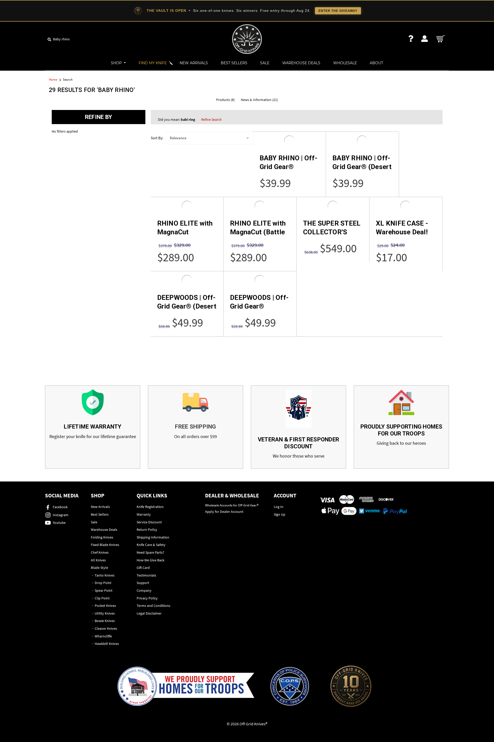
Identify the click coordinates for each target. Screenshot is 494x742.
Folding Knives (102, 537)
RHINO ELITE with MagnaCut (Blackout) (185, 232)
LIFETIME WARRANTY (92, 426)
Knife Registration (150, 506)
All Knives (98, 560)
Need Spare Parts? (150, 552)
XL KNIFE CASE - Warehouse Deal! (402, 227)
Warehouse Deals (301, 63)
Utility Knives (105, 613)
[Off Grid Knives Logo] (247, 38)
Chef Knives (100, 552)
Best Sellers (234, 63)
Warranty (144, 514)
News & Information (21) (259, 99)
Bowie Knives (105, 620)
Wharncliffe (103, 636)
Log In (278, 506)
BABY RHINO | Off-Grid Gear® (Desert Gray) (362, 166)
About (376, 63)
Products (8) (225, 99)
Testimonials (146, 575)
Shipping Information (153, 537)
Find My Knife (153, 63)
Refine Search (211, 119)
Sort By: (157, 137)
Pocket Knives (105, 605)
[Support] (410, 38)
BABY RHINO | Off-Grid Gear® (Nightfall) (288, 166)
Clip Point (102, 598)
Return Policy (147, 529)
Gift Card (143, 567)
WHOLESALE (345, 63)
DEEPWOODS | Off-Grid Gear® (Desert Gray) (187, 306)
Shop (117, 63)
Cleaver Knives (106, 628)
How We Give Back (150, 560)
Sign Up (279, 514)
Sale (264, 63)
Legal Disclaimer (149, 613)
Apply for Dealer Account (224, 511)
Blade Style (99, 567)
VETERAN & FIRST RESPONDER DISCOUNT (298, 442)
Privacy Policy (147, 598)
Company (144, 590)
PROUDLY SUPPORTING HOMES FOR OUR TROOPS (401, 430)
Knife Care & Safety (151, 544)
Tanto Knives (104, 575)
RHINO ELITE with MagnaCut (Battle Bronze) (258, 232)
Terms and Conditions (153, 605)
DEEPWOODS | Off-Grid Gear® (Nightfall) (259, 306)
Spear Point (103, 590)
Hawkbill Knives (107, 643)
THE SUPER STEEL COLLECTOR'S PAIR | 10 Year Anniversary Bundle (333, 236)
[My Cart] (441, 39)
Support (143, 582)
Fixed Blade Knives (105, 544)
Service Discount (149, 522)
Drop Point (103, 582)
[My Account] (424, 38)
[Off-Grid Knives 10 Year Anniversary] (351, 686)
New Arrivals (194, 63)
